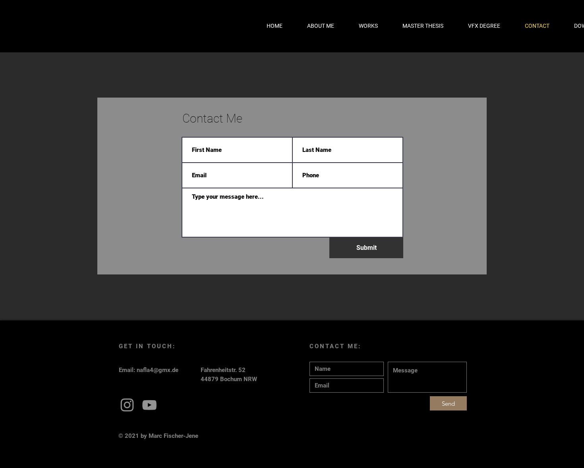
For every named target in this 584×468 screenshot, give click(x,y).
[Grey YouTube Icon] (149, 405)
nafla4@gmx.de (157, 370)
